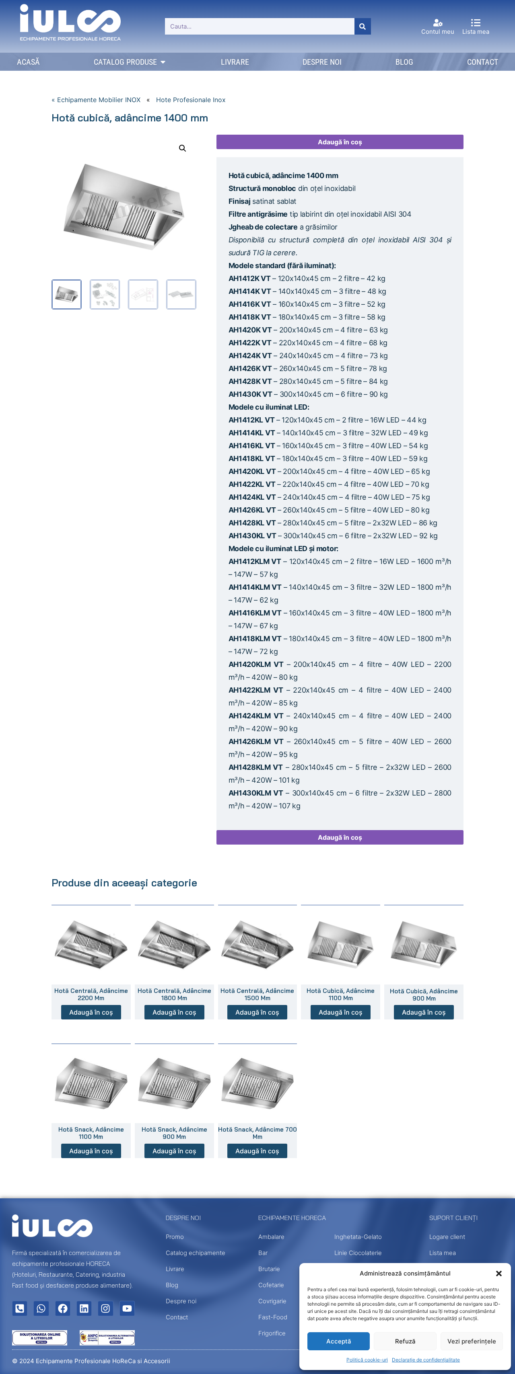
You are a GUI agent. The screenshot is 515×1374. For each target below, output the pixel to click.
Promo (175, 1237)
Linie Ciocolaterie (358, 1253)
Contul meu (437, 31)
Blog (172, 1285)
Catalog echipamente (195, 1253)
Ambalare (271, 1237)
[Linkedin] (84, 1308)
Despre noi (181, 1301)
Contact (177, 1317)
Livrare (175, 1269)
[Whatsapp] (41, 1308)
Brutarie (269, 1269)
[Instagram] (105, 1308)
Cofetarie (271, 1285)
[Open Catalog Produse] (163, 62)
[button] (499, 1273)
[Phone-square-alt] (19, 1308)
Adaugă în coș (340, 142)
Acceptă (338, 1341)
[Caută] (362, 26)
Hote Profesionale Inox (191, 100)
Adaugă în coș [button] (91, 1012)
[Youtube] (127, 1308)
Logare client (447, 1237)
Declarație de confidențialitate (426, 1360)
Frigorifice (272, 1333)
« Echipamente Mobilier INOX (96, 100)
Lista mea (475, 31)
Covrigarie (272, 1301)
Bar (263, 1253)
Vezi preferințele (471, 1341)
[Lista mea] (475, 22)
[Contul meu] (438, 22)
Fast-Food (272, 1317)
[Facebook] (62, 1308)
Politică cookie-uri (367, 1360)
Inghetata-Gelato (358, 1237)
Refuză (405, 1341)
